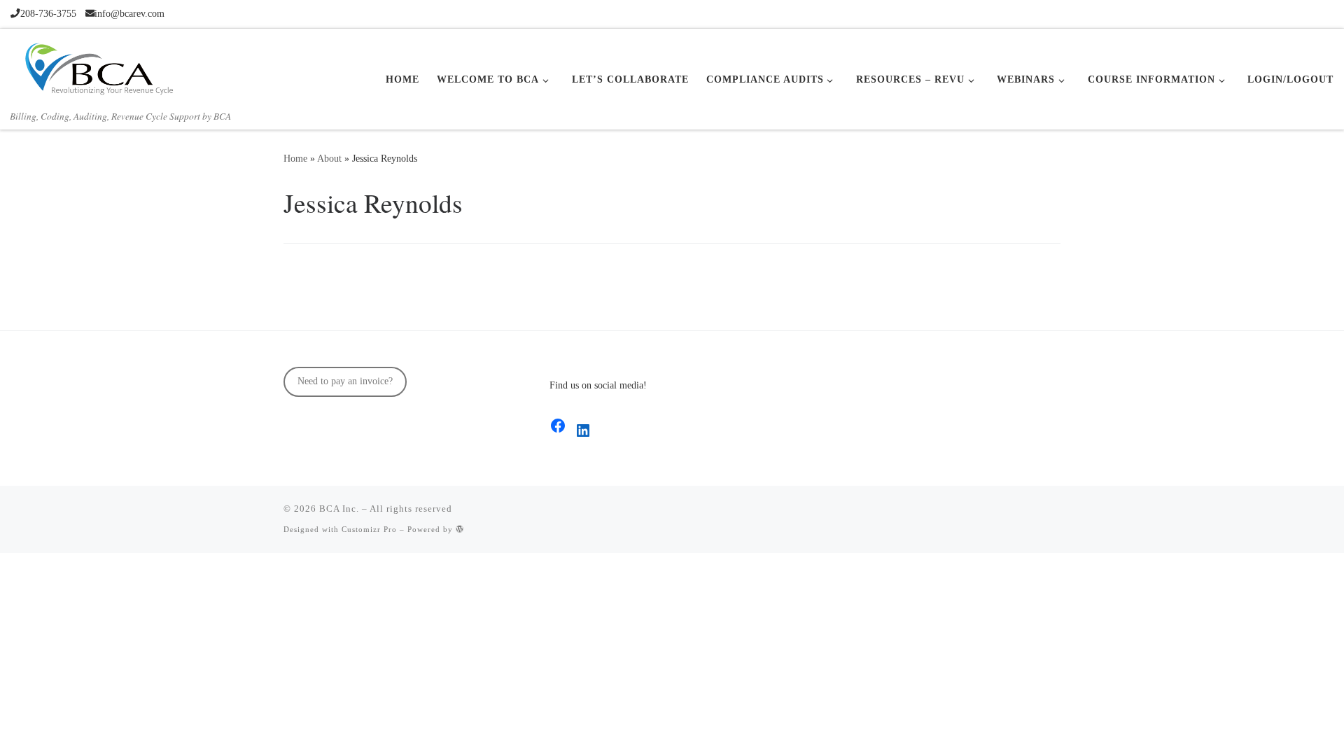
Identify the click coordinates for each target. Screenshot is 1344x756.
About (329, 158)
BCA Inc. (339, 508)
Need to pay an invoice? (345, 381)
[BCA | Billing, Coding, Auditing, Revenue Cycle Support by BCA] (98, 66)
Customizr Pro (369, 529)
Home (295, 158)
